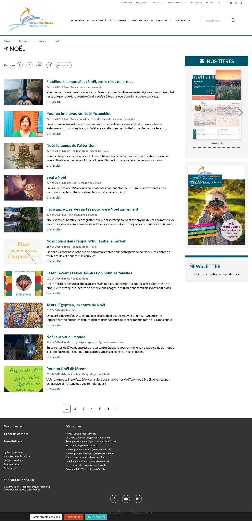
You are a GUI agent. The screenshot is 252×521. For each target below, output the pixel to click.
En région (77, 20)
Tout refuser (74, 516)
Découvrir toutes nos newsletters (216, 274)
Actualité (99, 20)
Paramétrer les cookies (46, 516)
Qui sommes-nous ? (14, 452)
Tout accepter (96, 516)
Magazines (141, 3)
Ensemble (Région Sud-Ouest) (81, 445)
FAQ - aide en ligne (13, 460)
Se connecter (213, 3)
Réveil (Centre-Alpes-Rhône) (81, 433)
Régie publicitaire (13, 464)
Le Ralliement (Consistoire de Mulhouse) (87, 461)
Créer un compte (16, 434)
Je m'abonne (126, 3)
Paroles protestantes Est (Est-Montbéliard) (88, 449)
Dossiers (120, 20)
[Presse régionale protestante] (30, 20)
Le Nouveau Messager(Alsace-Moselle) (86, 465)
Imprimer (65, 65)
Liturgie (42, 41)
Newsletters (157, 3)
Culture (161, 20)
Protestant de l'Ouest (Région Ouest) (85, 469)
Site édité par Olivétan (19, 479)
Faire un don (196, 3)
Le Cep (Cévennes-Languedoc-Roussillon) (88, 437)
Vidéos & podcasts (177, 3)
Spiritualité (139, 20)
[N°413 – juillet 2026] (214, 104)
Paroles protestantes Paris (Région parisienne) (90, 453)
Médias (180, 20)
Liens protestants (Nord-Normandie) (85, 457)
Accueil (7, 41)
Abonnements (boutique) (17, 456)
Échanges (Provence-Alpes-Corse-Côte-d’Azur (90, 441)
